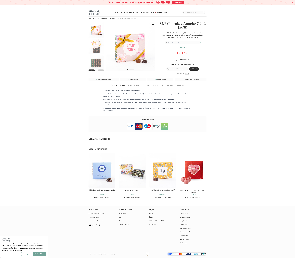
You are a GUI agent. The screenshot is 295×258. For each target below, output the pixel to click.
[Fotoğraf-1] (129, 69)
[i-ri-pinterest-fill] (99, 226)
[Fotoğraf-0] (127, 69)
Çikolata (112, 18)
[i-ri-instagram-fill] (90, 226)
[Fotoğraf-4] (132, 69)
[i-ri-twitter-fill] (93, 226)
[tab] (118, 85)
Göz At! (187, 73)
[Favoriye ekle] (177, 59)
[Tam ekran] (153, 24)
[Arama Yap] (203, 12)
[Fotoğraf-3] (131, 69)
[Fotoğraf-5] (133, 69)
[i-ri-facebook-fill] (96, 226)
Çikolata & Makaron (102, 18)
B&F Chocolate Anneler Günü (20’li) (127, 18)
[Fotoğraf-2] (130, 69)
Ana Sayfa (91, 18)
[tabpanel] (147, 100)
